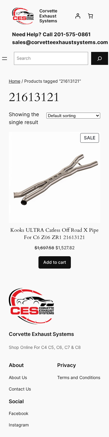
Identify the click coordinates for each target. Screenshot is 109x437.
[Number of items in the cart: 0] (90, 16)
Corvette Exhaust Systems (48, 15)
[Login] (77, 16)
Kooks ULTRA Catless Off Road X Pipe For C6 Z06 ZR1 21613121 (54, 234)
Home (14, 81)
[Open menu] (4, 58)
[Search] (99, 58)
